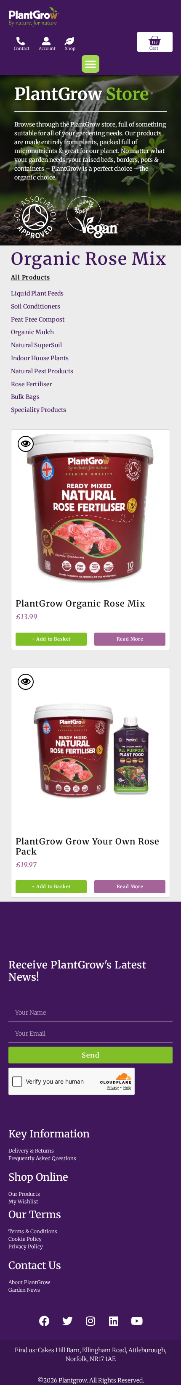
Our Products (24, 1194)
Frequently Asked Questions (42, 1158)
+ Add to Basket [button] (51, 639)
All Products (30, 277)
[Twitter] (67, 1320)
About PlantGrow (29, 1282)
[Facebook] (44, 1320)
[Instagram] (90, 1320)
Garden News (24, 1290)
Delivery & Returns (31, 1151)
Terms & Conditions (32, 1231)
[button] (90, 64)
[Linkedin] (113, 1320)
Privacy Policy (25, 1246)
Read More (130, 639)
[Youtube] (136, 1320)
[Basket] (155, 42)
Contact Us (34, 1265)
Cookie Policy (25, 1239)
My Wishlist (23, 1201)
